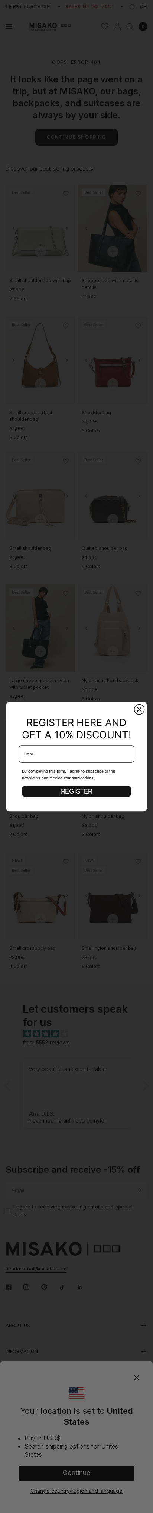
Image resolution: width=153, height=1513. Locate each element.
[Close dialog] (139, 709)
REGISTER (76, 791)
